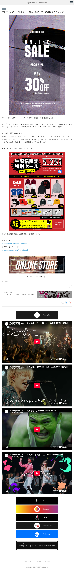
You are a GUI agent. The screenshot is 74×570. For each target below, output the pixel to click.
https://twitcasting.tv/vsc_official (15, 250)
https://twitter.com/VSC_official (14, 243)
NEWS (4, 9)
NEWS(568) (5, 281)
